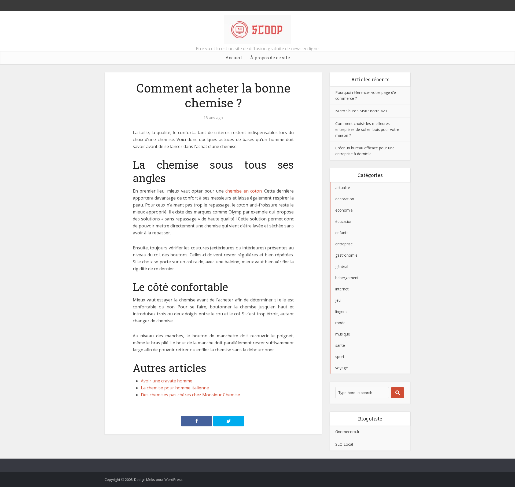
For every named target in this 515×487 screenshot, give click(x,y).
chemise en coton (243, 191)
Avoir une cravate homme (166, 381)
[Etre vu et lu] (257, 29)
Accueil (233, 57)
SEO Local (344, 444)
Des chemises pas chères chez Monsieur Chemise (190, 395)
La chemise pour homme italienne (175, 388)
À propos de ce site (270, 57)
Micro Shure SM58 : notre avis (361, 110)
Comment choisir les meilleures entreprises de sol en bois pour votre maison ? (367, 129)
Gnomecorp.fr (347, 431)
